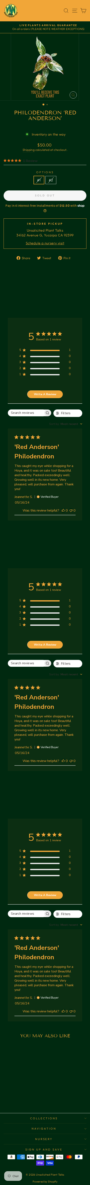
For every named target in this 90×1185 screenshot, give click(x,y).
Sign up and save (44, 1149)
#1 (39, 180)
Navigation (44, 1128)
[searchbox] (26, 412)
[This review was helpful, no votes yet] (63, 510)
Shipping (29, 150)
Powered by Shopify (45, 1181)
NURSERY (44, 1139)
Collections (44, 1118)
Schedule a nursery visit (45, 243)
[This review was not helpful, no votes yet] (70, 510)
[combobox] (65, 424)
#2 (51, 180)
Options (45, 172)
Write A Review (45, 394)
